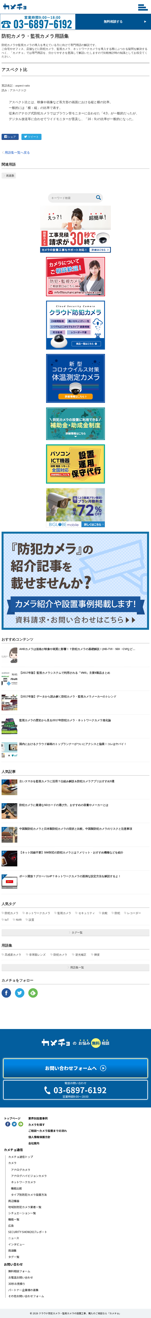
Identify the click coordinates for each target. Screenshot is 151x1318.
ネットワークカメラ (23, 1182)
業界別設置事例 (38, 1118)
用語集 (12, 1250)
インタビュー (16, 1244)
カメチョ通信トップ (20, 1156)
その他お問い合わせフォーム (26, 1296)
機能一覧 (13, 1219)
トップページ (12, 1118)
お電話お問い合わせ (20, 1277)
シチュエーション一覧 (22, 1213)
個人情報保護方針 (39, 1137)
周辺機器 (13, 1201)
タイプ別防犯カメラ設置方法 (29, 1194)
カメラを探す (36, 1124)
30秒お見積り (16, 1283)
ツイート (33, 136)
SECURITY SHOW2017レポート (27, 1232)
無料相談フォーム (19, 1271)
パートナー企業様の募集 (23, 1290)
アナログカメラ (20, 1169)
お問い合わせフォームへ (71, 1068)
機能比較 (16, 1188)
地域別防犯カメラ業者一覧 (24, 1207)
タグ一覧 (13, 1257)
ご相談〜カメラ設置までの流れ (47, 1130)
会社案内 (33, 1143)
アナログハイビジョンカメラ (29, 1176)
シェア (12, 136)
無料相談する (113, 21)
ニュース (13, 1238)
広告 (11, 1225)
